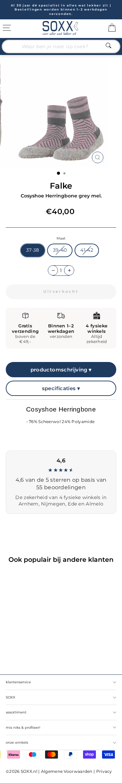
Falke (61, 186)
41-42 (86, 250)
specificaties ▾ (61, 388)
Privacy (104, 771)
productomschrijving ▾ (61, 369)
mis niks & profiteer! (23, 727)
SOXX (10, 697)
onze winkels (17, 742)
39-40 (60, 250)
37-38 (32, 250)
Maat (61, 238)
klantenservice (18, 682)
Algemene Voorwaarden (67, 771)
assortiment (16, 712)
